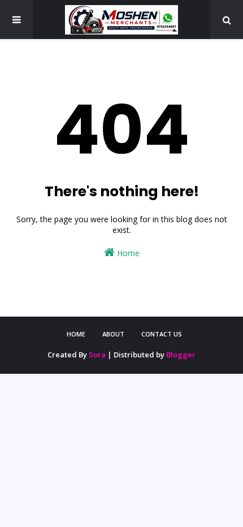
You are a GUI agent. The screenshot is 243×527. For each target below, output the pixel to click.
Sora (97, 354)
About (113, 334)
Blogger (181, 354)
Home (127, 253)
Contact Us (161, 334)
